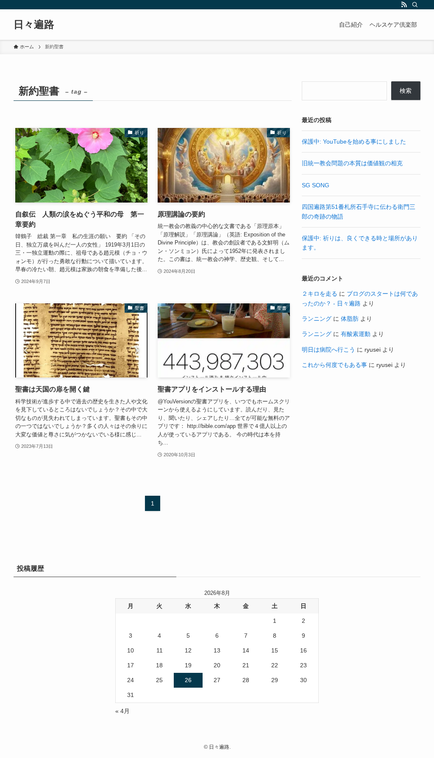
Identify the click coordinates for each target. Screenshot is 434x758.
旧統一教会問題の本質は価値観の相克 (352, 163)
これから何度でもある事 (334, 364)
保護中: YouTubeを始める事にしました (354, 141)
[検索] (414, 4)
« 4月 (122, 711)
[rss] (403, 4)
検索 (406, 90)
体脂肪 (350, 318)
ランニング (316, 318)
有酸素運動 (355, 333)
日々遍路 (34, 24)
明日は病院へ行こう (328, 349)
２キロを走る (319, 293)
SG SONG (315, 185)
